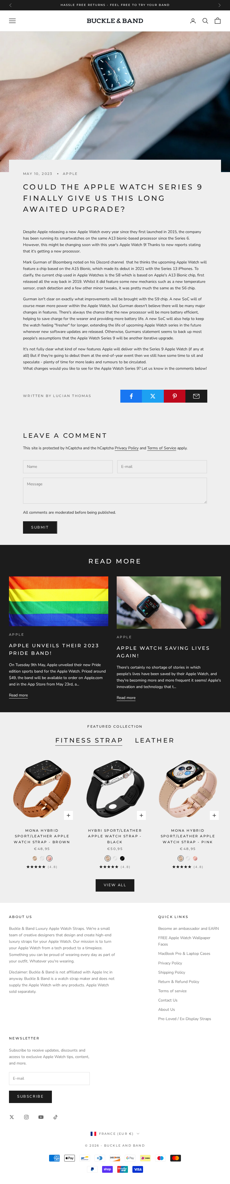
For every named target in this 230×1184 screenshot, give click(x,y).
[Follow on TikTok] (55, 1117)
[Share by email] (196, 396)
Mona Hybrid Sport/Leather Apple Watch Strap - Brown (42, 836)
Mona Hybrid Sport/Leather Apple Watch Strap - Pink (188, 836)
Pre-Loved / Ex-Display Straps (184, 1018)
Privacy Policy (127, 448)
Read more (18, 695)
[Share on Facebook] (131, 396)
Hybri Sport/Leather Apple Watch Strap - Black (115, 836)
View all (115, 885)
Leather (155, 740)
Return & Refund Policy (178, 981)
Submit (40, 527)
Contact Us (168, 1000)
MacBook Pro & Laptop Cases (184, 953)
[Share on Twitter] (153, 396)
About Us (166, 1009)
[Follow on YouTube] (41, 1117)
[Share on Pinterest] (174, 396)
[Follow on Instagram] (26, 1117)
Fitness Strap (89, 740)
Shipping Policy (171, 972)
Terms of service (172, 991)
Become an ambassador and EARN (188, 928)
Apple (70, 174)
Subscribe (30, 1096)
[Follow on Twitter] (12, 1117)
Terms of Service (161, 448)
